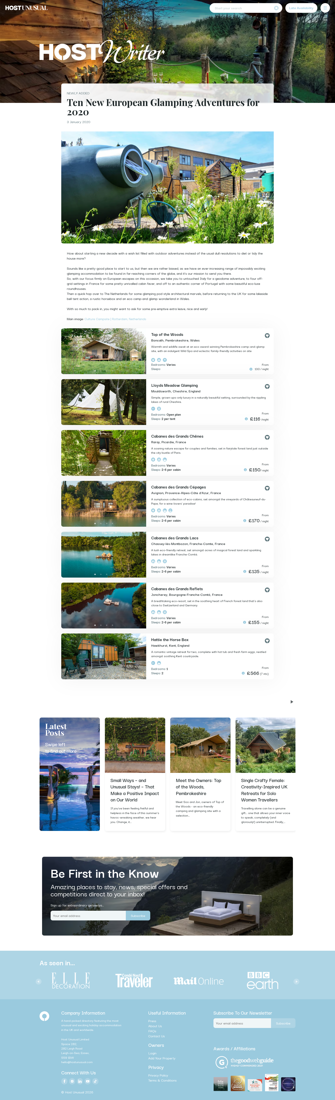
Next (295, 981)
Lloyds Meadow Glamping (174, 385)
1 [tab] (95, 371)
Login (152, 1053)
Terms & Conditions (162, 1080)
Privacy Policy (158, 1075)
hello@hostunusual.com (77, 1061)
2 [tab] (101, 371)
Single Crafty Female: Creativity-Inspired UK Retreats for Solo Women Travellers (264, 789)
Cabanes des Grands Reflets (177, 588)
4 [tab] (112, 371)
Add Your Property (161, 1058)
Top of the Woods (167, 334)
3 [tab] (107, 371)
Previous (38, 981)
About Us (155, 1025)
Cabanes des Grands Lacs (174, 537)
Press (152, 1020)
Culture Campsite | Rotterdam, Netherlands (115, 318)
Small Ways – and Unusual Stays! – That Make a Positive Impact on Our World (135, 789)
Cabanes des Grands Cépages (178, 487)
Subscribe (138, 915)
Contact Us (156, 1035)
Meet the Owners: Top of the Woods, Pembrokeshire (198, 786)
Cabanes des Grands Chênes (177, 436)
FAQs (152, 1030)
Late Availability (301, 7)
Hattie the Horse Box (170, 639)
